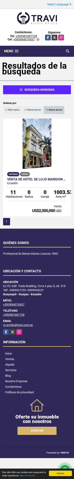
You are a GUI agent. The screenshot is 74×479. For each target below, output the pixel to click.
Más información (27, 475)
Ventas (9, 359)
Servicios (10, 370)
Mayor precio (55, 109)
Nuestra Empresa (16, 381)
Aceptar (60, 473)
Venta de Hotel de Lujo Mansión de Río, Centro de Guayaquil (37, 179)
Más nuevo (14, 109)
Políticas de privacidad (19, 392)
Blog (8, 375)
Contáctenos (13, 386)
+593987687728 (26, 36)
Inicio (8, 353)
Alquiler (10, 364)
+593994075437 (24, 39)
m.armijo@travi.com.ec (18, 325)
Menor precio (34, 109)
